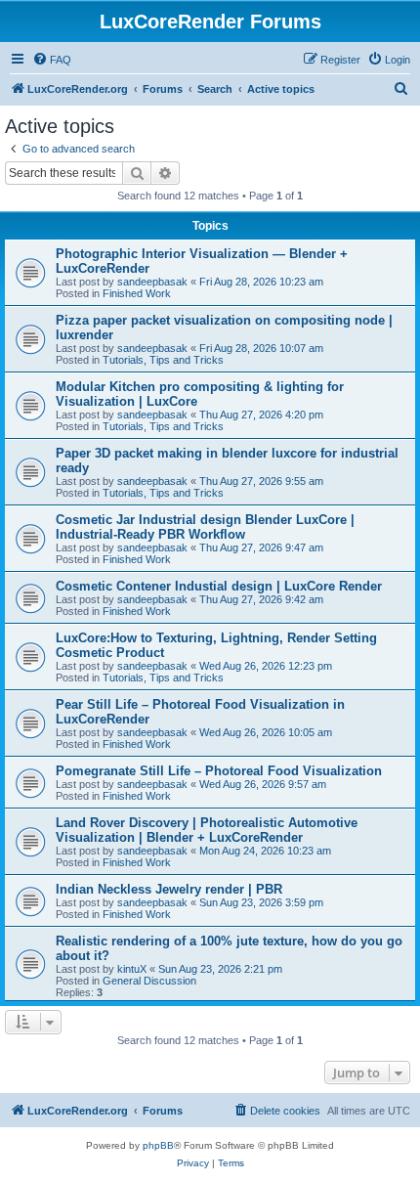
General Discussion (149, 980)
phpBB (158, 1145)
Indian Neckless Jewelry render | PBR (169, 889)
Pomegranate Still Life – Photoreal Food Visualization (219, 771)
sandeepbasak (152, 281)
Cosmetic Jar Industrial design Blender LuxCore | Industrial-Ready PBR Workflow (205, 527)
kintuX (132, 969)
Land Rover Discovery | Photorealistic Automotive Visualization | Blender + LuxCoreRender (206, 830)
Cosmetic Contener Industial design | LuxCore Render (219, 586)
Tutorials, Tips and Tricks (163, 360)
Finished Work (137, 293)
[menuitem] (51, 59)
